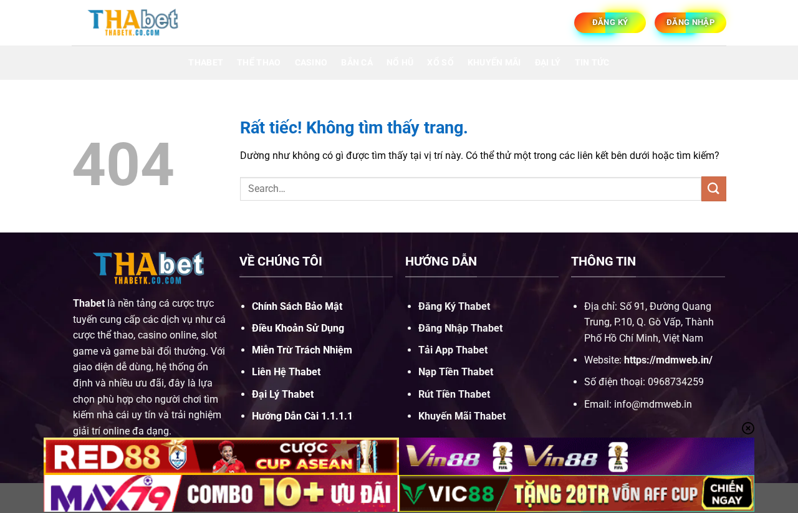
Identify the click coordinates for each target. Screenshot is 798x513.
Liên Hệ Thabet (286, 372)
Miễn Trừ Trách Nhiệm (302, 350)
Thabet (205, 62)
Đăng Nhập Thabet (460, 328)
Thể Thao (259, 62)
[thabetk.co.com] (134, 22)
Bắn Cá (357, 62)
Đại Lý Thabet (283, 394)
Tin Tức (592, 62)
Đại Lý (548, 62)
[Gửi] (713, 188)
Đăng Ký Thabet (454, 306)
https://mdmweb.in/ (668, 360)
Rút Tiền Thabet (454, 394)
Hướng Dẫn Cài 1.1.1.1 (302, 416)
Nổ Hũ (400, 62)
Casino (311, 62)
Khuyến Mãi (494, 62)
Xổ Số (440, 62)
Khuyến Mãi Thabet (462, 416)
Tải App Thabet (453, 350)
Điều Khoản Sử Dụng (298, 328)
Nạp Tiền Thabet (455, 372)
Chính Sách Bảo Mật (297, 306)
